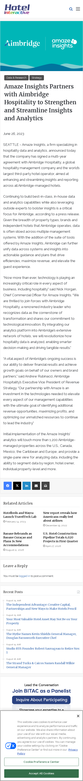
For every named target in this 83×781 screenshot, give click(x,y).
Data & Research (16, 77)
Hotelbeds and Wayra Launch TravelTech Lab (19, 515)
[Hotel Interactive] (17, 9)
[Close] (78, 716)
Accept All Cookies (41, 773)
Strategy (37, 77)
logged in (24, 575)
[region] (41, 745)
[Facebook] (8, 486)
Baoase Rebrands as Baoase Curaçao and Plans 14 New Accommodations (17, 539)
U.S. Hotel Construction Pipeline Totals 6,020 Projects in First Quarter (60, 537)
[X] (17, 486)
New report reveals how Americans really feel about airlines (60, 516)
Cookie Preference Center (41, 761)
